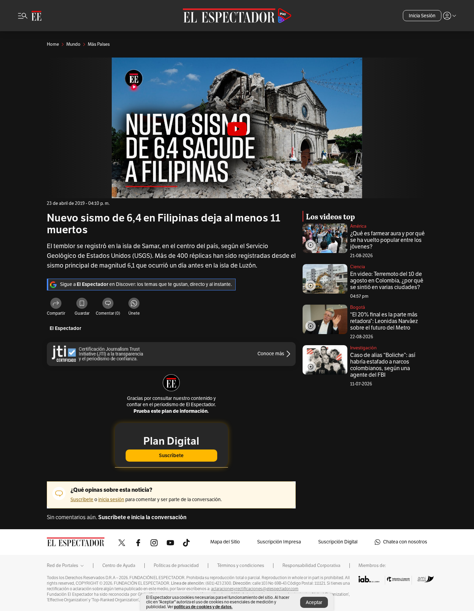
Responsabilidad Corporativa (311, 565)
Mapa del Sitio (225, 542)
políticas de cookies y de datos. (203, 606)
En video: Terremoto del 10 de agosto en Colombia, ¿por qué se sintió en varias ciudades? (386, 281)
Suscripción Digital (337, 542)
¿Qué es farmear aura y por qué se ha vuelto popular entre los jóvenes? (387, 240)
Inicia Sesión (422, 16)
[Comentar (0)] (107, 304)
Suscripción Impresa (279, 542)
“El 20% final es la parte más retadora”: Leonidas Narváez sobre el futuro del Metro (384, 321)
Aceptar (314, 602)
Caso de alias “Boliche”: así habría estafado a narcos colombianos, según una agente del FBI (382, 365)
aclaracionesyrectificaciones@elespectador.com (254, 588)
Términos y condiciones (240, 565)
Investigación (363, 348)
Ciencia (357, 267)
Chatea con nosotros (405, 542)
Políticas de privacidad (176, 565)
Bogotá (357, 307)
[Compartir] (55, 304)
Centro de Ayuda (118, 565)
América (358, 226)
